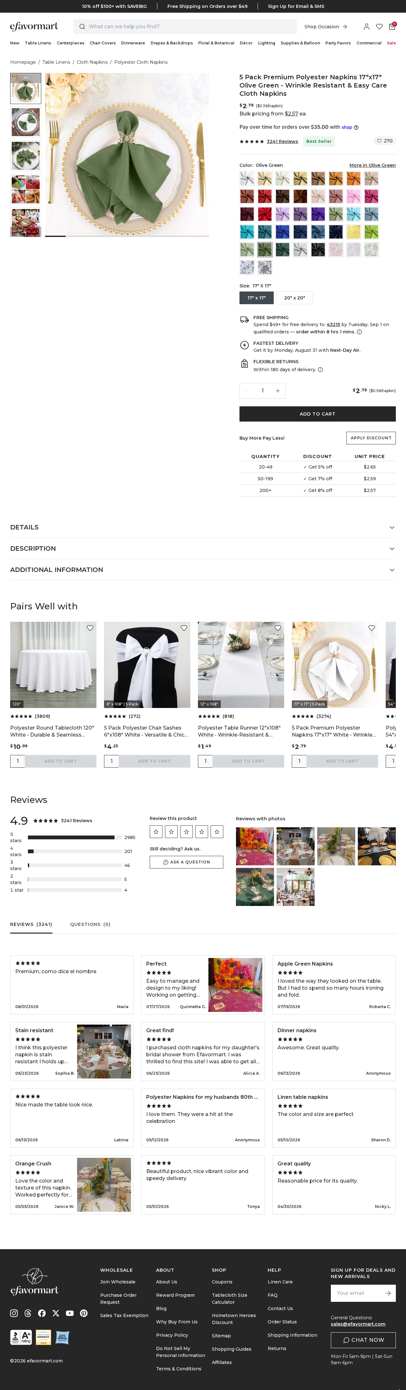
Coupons (222, 1282)
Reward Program (175, 1295)
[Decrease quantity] (247, 390)
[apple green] (371, 231)
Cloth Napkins (92, 62)
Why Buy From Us (177, 1322)
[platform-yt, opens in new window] (70, 1313)
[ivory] (282, 178)
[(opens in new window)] (21, 1337)
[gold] (336, 178)
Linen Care (280, 1282)
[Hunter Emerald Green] (282, 249)
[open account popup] (366, 26)
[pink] (353, 196)
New (14, 43)
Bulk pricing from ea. (273, 114)
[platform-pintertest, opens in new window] (84, 1313)
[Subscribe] (388, 1293)
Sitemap (221, 1336)
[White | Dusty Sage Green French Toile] (371, 249)
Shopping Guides (232, 1349)
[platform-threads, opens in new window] (28, 1313)
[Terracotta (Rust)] (247, 196)
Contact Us (280, 1308)
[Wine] (264, 214)
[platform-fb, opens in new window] (42, 1313)
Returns (277, 1348)
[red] (264, 196)
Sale (391, 43)
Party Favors (338, 43)
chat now (367, 1340)
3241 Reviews (282, 141)
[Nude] (371, 178)
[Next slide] (25, 232)
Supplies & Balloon (300, 43)
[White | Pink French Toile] (336, 249)
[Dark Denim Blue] (336, 231)
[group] (25, 88)
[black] (318, 249)
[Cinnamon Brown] (300, 196)
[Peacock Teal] (264, 231)
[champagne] (300, 178)
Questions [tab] (90, 924)
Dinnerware (133, 43)
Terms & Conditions (178, 1369)
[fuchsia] (371, 196)
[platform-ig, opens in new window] (14, 1313)
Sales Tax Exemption (124, 1315)
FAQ (273, 1295)
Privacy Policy (172, 1335)
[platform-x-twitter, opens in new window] (56, 1313)
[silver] (300, 249)
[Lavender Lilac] (282, 214)
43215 (333, 324)
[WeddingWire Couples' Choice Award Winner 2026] (43, 1337)
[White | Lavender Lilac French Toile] (353, 249)
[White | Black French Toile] (264, 267)
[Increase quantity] (277, 390)
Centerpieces (70, 43)
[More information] (358, 332)
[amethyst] (300, 214)
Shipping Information (292, 1335)
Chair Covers (103, 43)
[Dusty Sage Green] (336, 214)
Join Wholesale (117, 1282)
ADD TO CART (318, 414)
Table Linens (38, 43)
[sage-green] (247, 249)
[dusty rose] (336, 196)
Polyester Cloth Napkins (140, 62)
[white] (247, 178)
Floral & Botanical (216, 43)
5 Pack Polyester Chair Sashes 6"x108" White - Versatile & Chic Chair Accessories (144, 731)
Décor (246, 43)
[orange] (353, 178)
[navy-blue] (300, 231)
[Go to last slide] (25, 78)
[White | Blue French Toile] (247, 267)
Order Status (282, 1322)
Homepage (23, 62)
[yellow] (353, 231)
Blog (161, 1308)
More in (373, 165)
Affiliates (222, 1362)
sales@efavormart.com (358, 1324)
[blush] (318, 196)
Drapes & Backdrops (172, 43)
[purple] (318, 214)
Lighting (266, 43)
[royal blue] (282, 231)
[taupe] (318, 178)
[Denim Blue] (318, 231)
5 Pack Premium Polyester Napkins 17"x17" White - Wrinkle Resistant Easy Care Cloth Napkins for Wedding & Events (332, 731)
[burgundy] (247, 214)
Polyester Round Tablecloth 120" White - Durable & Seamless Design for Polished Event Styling (52, 731)
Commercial (369, 43)
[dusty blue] (371, 214)
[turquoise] (247, 231)
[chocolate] (282, 196)
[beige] (264, 178)
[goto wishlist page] (379, 26)
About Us (166, 1282)
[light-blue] (353, 214)
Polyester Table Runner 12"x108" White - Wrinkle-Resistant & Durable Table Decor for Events (239, 731)
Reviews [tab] (31, 924)
